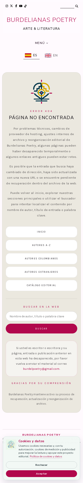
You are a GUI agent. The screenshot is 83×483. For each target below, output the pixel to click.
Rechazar (41, 465)
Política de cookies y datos (46, 456)
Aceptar (41, 473)
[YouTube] (21, 6)
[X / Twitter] (11, 6)
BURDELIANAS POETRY (41, 20)
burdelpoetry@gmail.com (41, 369)
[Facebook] (16, 6)
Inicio (41, 231)
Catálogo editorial (41, 285)
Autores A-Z (41, 245)
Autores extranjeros (41, 272)
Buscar (41, 328)
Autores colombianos (41, 258)
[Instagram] (7, 6)
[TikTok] (25, 6)
